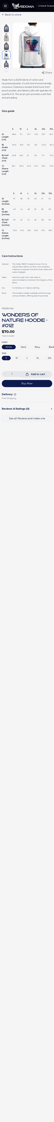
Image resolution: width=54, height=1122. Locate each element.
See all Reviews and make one (27, 418)
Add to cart (38, 374)
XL (37, 358)
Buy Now (27, 383)
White (9, 347)
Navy (37, 347)
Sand (23, 347)
